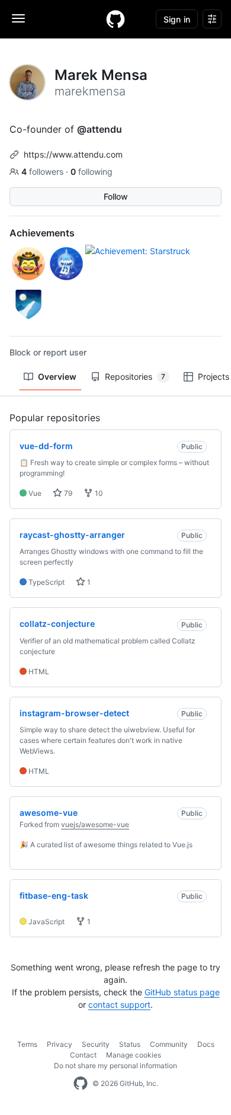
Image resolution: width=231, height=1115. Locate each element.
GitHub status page (182, 992)
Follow (116, 196)
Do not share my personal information (115, 1065)
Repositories (135, 376)
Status (129, 1044)
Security (96, 1044)
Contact (83, 1054)
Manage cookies (133, 1054)
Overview (57, 376)
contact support (119, 1004)
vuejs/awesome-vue (95, 824)
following (91, 171)
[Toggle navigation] (18, 18)
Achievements (42, 233)
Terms (27, 1044)
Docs (205, 1044)
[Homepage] (115, 18)
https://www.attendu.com (73, 154)
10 (98, 493)
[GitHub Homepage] (80, 1083)
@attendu (99, 129)
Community (169, 1044)
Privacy (59, 1044)
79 (67, 493)
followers (43, 171)
